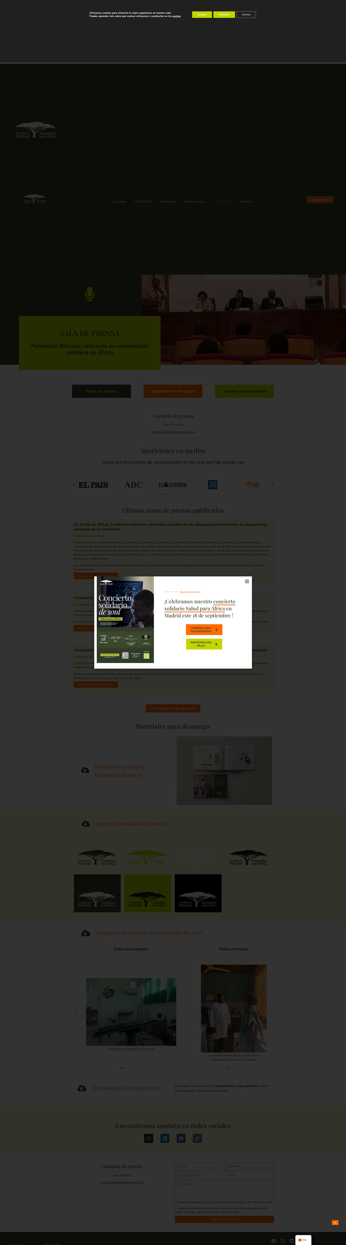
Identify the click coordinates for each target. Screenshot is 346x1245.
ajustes (176, 16)
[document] (173, 622)
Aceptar (202, 14)
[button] (247, 581)
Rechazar (224, 14)
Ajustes (246, 14)
